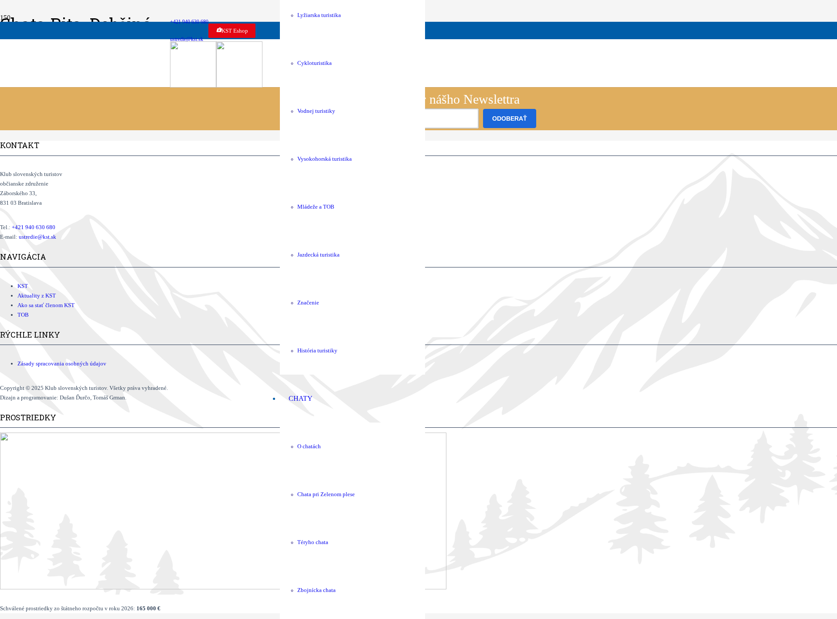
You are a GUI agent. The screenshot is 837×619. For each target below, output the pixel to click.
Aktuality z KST (36, 295)
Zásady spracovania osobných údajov (61, 363)
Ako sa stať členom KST (46, 305)
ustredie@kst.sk (37, 236)
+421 (33, 227)
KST (22, 286)
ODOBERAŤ (509, 118)
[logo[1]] (216, 85)
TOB (23, 314)
